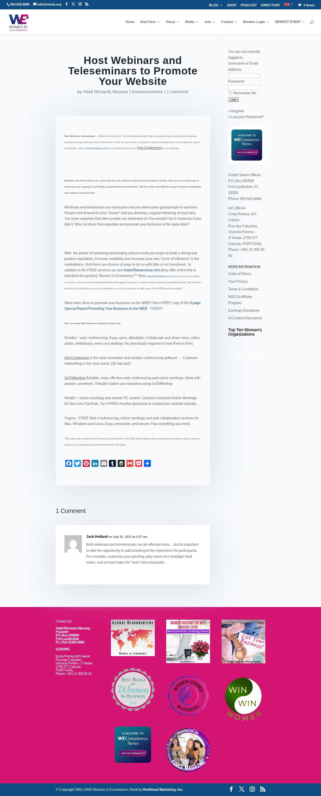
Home (130, 22)
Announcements (147, 91)
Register (237, 111)
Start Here (148, 22)
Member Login (254, 22)
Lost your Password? (247, 117)
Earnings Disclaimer (244, 310)
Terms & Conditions (243, 289)
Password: (236, 81)
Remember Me (244, 93)
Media (189, 22)
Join (207, 22)
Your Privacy (238, 281)
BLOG (214, 5)
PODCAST (249, 5)
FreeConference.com (98, 148)
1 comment (177, 91)
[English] (289, 5)
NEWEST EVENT (288, 22)
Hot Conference (150, 148)
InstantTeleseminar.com (142, 270)
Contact (227, 22)
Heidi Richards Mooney (105, 91)
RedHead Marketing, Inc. (163, 789)
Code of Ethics (239, 274)
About (170, 22)
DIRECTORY (270, 5)
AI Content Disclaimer (245, 318)
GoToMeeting (75, 378)
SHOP (231, 5)
